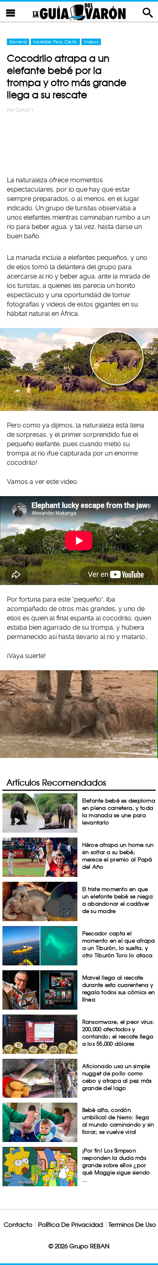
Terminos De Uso (132, 1224)
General (18, 41)
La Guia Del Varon (79, 11)
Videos (91, 41)
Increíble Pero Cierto (55, 41)
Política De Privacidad (70, 1224)
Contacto (18, 1224)
